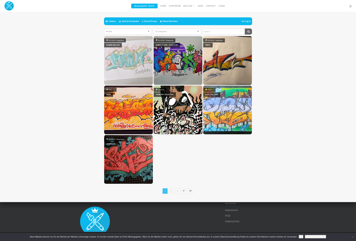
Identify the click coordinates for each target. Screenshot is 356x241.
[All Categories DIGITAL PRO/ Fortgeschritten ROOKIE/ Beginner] (177, 31)
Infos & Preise (150, 21)
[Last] (190, 191)
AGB (227, 215)
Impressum (231, 210)
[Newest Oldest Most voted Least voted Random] (128, 31)
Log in (247, 21)
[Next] (183, 191)
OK (301, 237)
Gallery (112, 21)
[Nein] (352, 237)
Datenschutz (232, 221)
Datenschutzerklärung (315, 237)
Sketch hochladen (130, 21)
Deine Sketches (169, 21)
